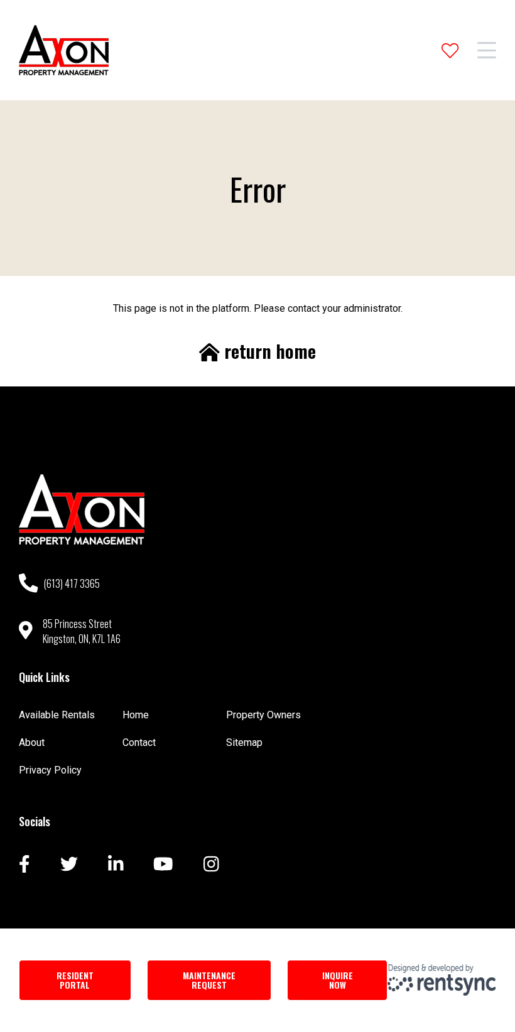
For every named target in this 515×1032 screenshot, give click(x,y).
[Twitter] (69, 865)
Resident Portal (75, 980)
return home (268, 351)
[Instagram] (211, 865)
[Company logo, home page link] (64, 50)
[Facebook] (24, 865)
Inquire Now (337, 980)
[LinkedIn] (116, 865)
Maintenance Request (209, 980)
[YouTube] (163, 865)
